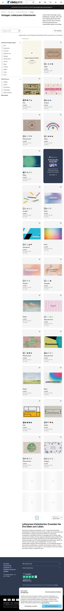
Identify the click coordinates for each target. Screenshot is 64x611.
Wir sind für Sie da (27, 563)
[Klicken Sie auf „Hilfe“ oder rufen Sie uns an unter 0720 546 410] (40, 2)
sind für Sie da (9, 574)
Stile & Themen (5, 79)
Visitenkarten (11, 12)
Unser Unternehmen (27, 568)
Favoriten (59, 30)
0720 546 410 (6, 602)
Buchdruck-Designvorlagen (8, 42)
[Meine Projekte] (45, 2)
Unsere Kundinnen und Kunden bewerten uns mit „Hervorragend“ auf (40, 584)
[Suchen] (33, 2)
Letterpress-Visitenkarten (21, 12)
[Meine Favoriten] (50, 2)
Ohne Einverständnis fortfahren (53, 591)
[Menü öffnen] (3, 2)
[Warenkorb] (61, 2)
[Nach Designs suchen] (19, 30)
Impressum (16, 602)
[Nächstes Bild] (62, 7)
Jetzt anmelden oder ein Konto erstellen (42, 7)
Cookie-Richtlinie (44, 602)
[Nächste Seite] (41, 517)
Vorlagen (32, 12)
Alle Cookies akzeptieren (51, 606)
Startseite (3, 12)
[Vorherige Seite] (32, 517)
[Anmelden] (55, 2)
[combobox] (29, 2)
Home (11, 602)
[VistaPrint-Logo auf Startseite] (15, 2)
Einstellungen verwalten (31, 606)
